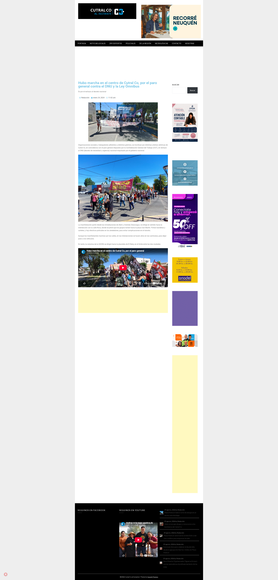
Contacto (176, 43)
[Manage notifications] (5, 574)
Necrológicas (161, 43)
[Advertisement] (139, 62)
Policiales (131, 43)
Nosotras (189, 43)
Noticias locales (98, 43)
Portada (82, 43)
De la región (145, 43)
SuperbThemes (153, 577)
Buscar (175, 85)
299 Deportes (115, 43)
